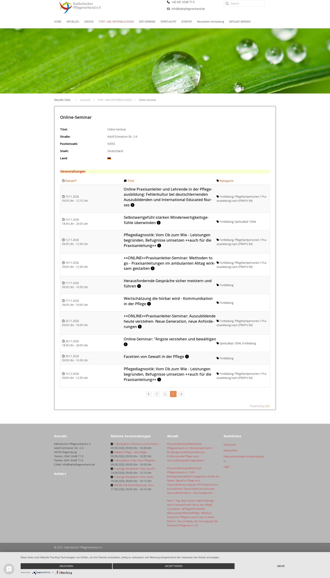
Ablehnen (66, 566)
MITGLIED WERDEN (239, 21)
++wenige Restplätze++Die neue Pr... (135, 468)
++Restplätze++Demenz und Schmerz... (137, 444)
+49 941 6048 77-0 (183, 2)
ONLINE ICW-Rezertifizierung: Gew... (134, 485)
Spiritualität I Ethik (245, 222)
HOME (57, 21)
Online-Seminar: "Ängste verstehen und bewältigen (170, 338)
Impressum (230, 444)
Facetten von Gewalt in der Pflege (154, 356)
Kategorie (227, 181)
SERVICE (89, 21)
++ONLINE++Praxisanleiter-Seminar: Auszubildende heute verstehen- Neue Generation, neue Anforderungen (170, 321)
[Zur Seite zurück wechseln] (148, 394)
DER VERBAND (147, 21)
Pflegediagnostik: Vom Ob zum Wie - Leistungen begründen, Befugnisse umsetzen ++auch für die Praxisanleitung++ (167, 240)
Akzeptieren (173, 566)
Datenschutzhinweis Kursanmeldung (243, 456)
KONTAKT (187, 21)
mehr (281, 566)
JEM (267, 406)
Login (226, 466)
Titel (130, 181)
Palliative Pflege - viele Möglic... (131, 452)
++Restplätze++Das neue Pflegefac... (135, 460)
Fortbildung (226, 196)
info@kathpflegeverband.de (188, 9)
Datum (70, 181)
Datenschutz (231, 450)
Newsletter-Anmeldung (210, 21)
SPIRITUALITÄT (168, 21)
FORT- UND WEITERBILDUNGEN (116, 21)
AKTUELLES (73, 21)
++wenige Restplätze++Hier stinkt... (134, 477)
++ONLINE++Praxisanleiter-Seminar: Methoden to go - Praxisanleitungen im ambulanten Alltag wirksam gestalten (169, 263)
